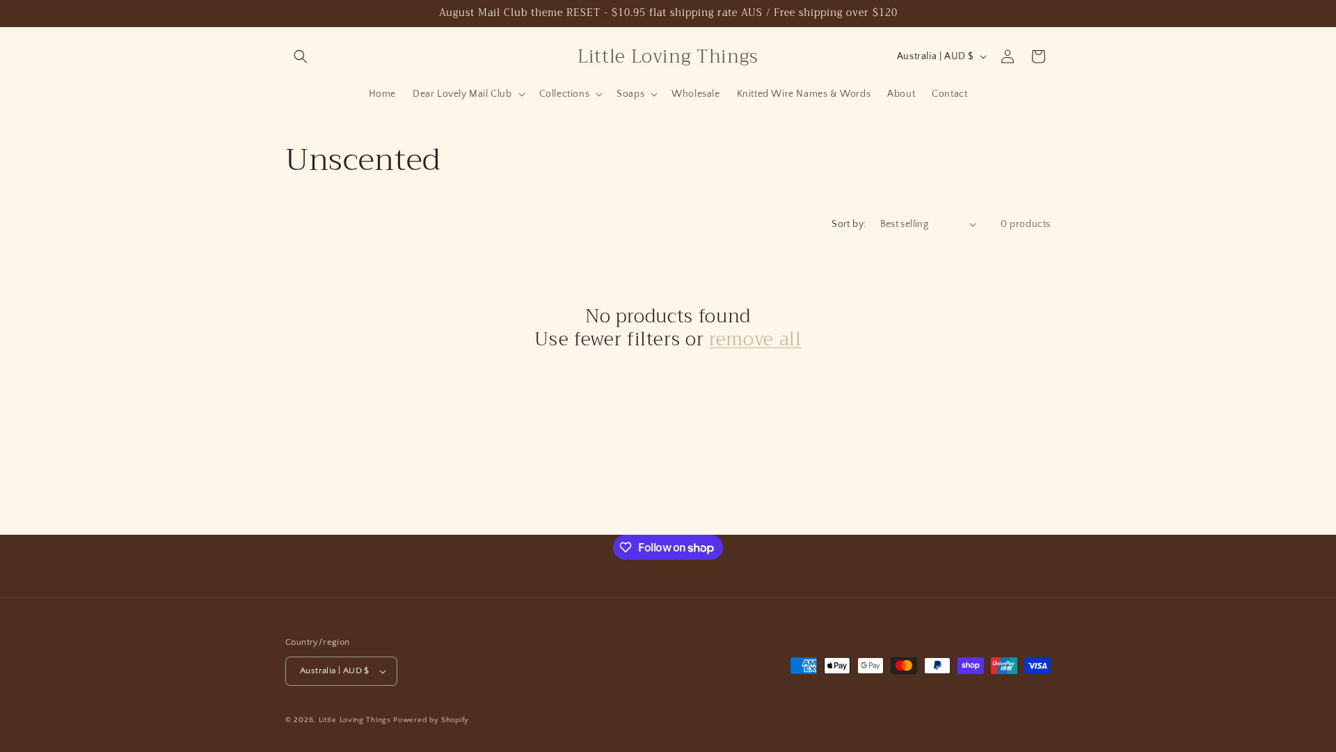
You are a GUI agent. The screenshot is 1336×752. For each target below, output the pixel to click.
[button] (300, 56)
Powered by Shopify (431, 720)
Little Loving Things (355, 720)
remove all (755, 340)
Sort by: (849, 224)
